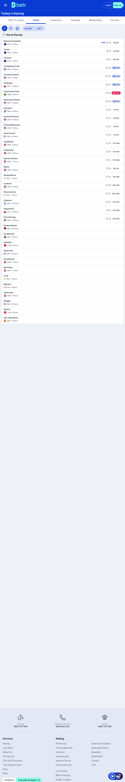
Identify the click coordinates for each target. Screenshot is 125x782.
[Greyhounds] (11, 28)
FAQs (5, 773)
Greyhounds (62, 756)
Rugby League (63, 779)
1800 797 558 (104, 726)
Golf (93, 765)
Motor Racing (63, 775)
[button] (51, 43)
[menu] (5, 5)
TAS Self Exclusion (12, 760)
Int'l (39, 28)
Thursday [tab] (115, 20)
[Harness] (17, 28)
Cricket (95, 760)
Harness (60, 752)
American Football (101, 743)
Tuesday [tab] (75, 20)
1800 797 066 (20, 726)
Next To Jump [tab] (16, 20)
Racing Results (64, 765)
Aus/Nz (28, 28)
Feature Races (63, 760)
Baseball (96, 752)
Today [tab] (35, 20)
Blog (5, 769)
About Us (7, 752)
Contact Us (8, 756)
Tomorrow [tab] (55, 20)
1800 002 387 (63, 726)
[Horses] (4, 28)
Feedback (9, 780)
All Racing (61, 743)
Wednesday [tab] (95, 20)
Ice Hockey (62, 771)
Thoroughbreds (64, 747)
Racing (6, 743)
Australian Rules (100, 747)
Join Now (8, 747)
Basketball (97, 756)
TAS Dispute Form (12, 765)
